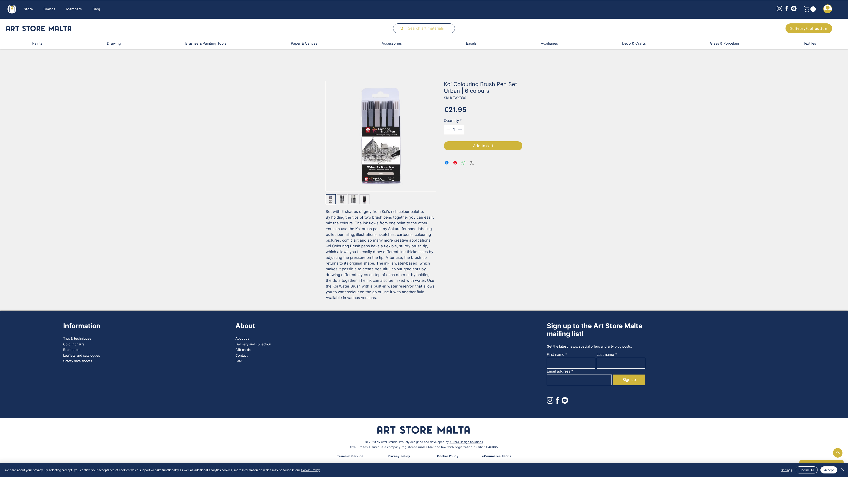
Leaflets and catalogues (81, 355)
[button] (810, 9)
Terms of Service (350, 456)
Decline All (806, 470)
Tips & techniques (77, 338)
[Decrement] (448, 129)
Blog (96, 9)
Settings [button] (786, 470)
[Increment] (460, 129)
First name (555, 354)
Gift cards (243, 350)
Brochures (71, 350)
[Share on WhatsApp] (463, 162)
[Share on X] (472, 162)
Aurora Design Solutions (466, 442)
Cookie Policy (310, 470)
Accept (829, 470)
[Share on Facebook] (446, 162)
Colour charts (74, 344)
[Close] (842, 469)
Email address (558, 371)
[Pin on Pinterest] (455, 162)
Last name (605, 354)
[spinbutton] (454, 129)
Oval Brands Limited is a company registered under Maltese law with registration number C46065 (424, 447)
